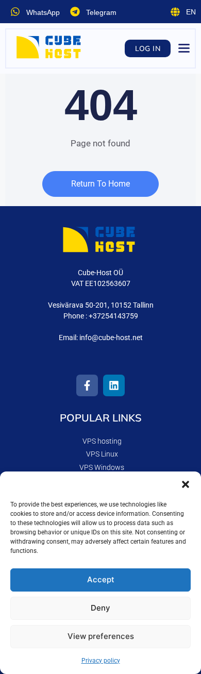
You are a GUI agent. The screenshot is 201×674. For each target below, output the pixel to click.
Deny (100, 608)
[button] (185, 484)
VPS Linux (102, 454)
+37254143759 (113, 316)
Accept (100, 579)
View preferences (101, 636)
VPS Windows (101, 467)
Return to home (100, 184)
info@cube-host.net (111, 337)
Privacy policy (100, 660)
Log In (147, 48)
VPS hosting (102, 441)
